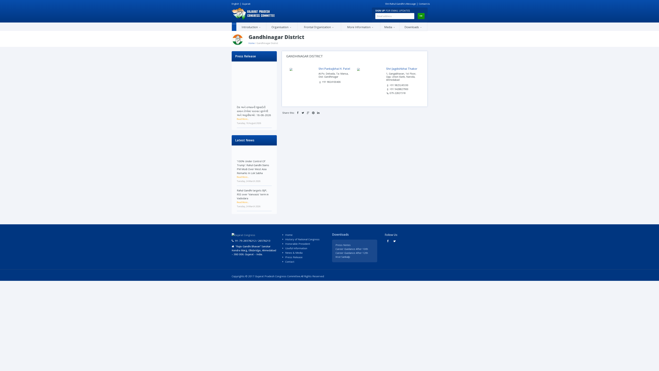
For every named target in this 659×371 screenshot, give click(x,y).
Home (251, 43)
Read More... (243, 109)
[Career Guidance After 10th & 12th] (417, 30)
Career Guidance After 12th (352, 253)
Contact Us (424, 3)
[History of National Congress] (253, 30)
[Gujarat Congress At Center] (361, 30)
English (235, 3)
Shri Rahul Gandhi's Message (400, 3)
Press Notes (343, 245)
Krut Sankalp (343, 256)
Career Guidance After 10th (352, 249)
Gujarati (246, 3)
